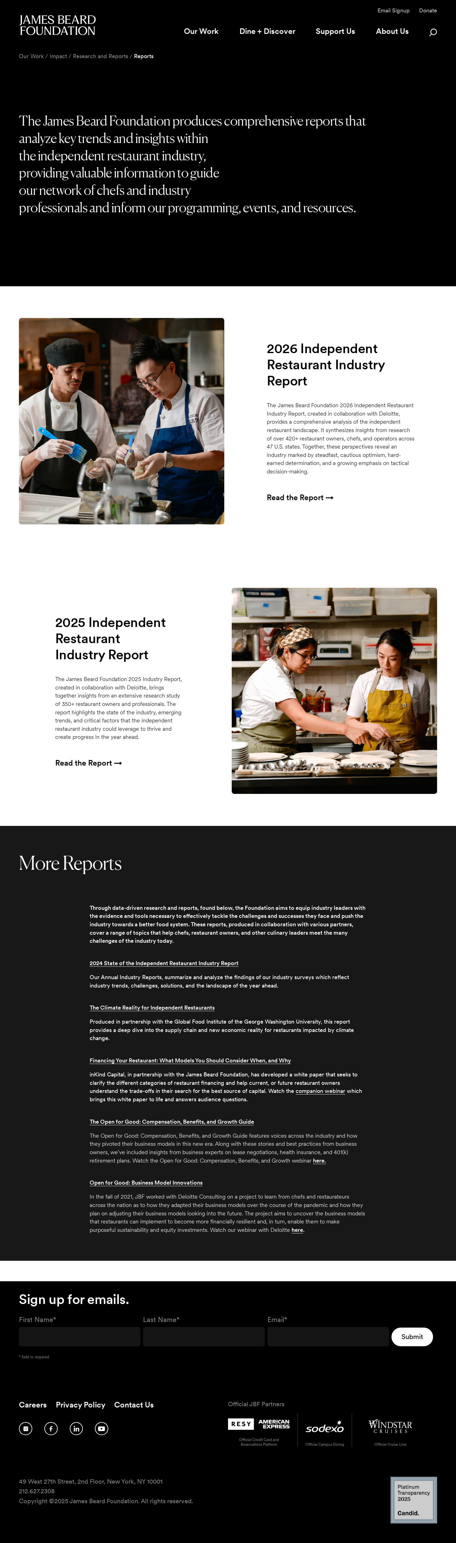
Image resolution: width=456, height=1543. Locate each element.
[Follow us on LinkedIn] (76, 1429)
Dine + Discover (267, 31)
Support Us (335, 31)
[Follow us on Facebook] (51, 1429)
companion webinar (320, 1090)
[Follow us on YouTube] (102, 1429)
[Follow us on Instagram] (26, 1429)
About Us (392, 31)
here (297, 1229)
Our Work (201, 31)
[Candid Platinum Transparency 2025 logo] (414, 1522)
